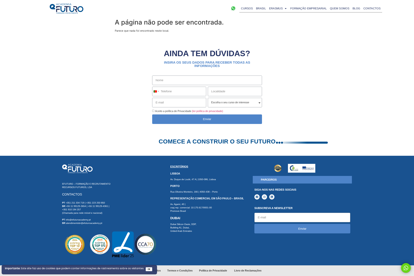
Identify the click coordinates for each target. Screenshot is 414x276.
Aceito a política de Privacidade (189, 111)
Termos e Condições (180, 270)
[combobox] (156, 91)
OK (149, 269)
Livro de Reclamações (247, 270)
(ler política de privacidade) (207, 111)
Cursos (247, 8)
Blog (356, 8)
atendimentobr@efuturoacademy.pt (84, 223)
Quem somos (339, 8)
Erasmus (276, 8)
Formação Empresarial (308, 8)
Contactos (372, 8)
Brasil (261, 8)
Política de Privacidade (213, 270)
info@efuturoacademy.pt (78, 219)
